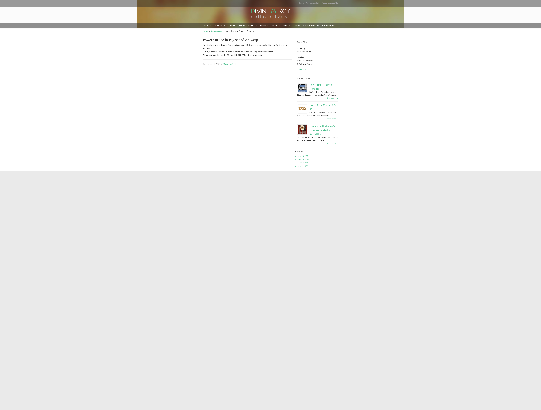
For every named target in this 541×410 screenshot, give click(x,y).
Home (301, 3)
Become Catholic (313, 3)
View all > (301, 69)
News (324, 3)
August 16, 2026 (301, 159)
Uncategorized (216, 31)
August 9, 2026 (301, 163)
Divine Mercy (270, 14)
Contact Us (333, 3)
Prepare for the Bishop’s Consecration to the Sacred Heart (322, 130)
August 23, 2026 (301, 156)
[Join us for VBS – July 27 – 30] (302, 109)
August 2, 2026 (301, 166)
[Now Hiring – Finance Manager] (302, 88)
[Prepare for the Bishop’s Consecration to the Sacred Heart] (302, 129)
